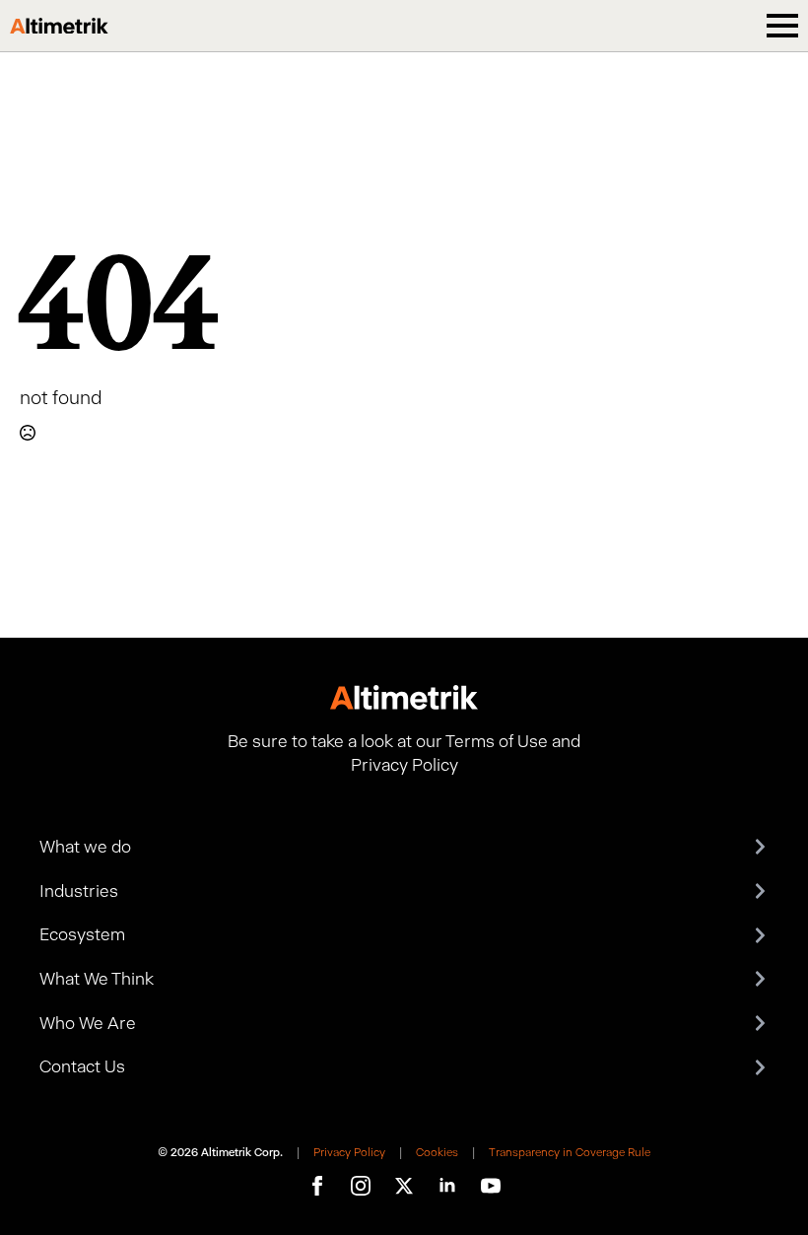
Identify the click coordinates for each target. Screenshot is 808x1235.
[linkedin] (447, 1186)
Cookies (437, 1152)
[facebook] (317, 1186)
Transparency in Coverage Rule (569, 1152)
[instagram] (360, 1186)
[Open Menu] (782, 25)
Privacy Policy (349, 1152)
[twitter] (404, 1186)
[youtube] (491, 1186)
